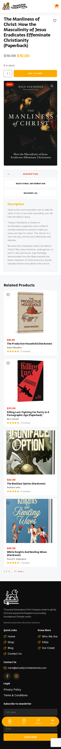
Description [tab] (30, 174)
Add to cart (35, 73)
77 (15, 571)
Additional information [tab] (30, 183)
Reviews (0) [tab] (30, 193)
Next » (21, 571)
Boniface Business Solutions (27, 622)
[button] (52, 86)
